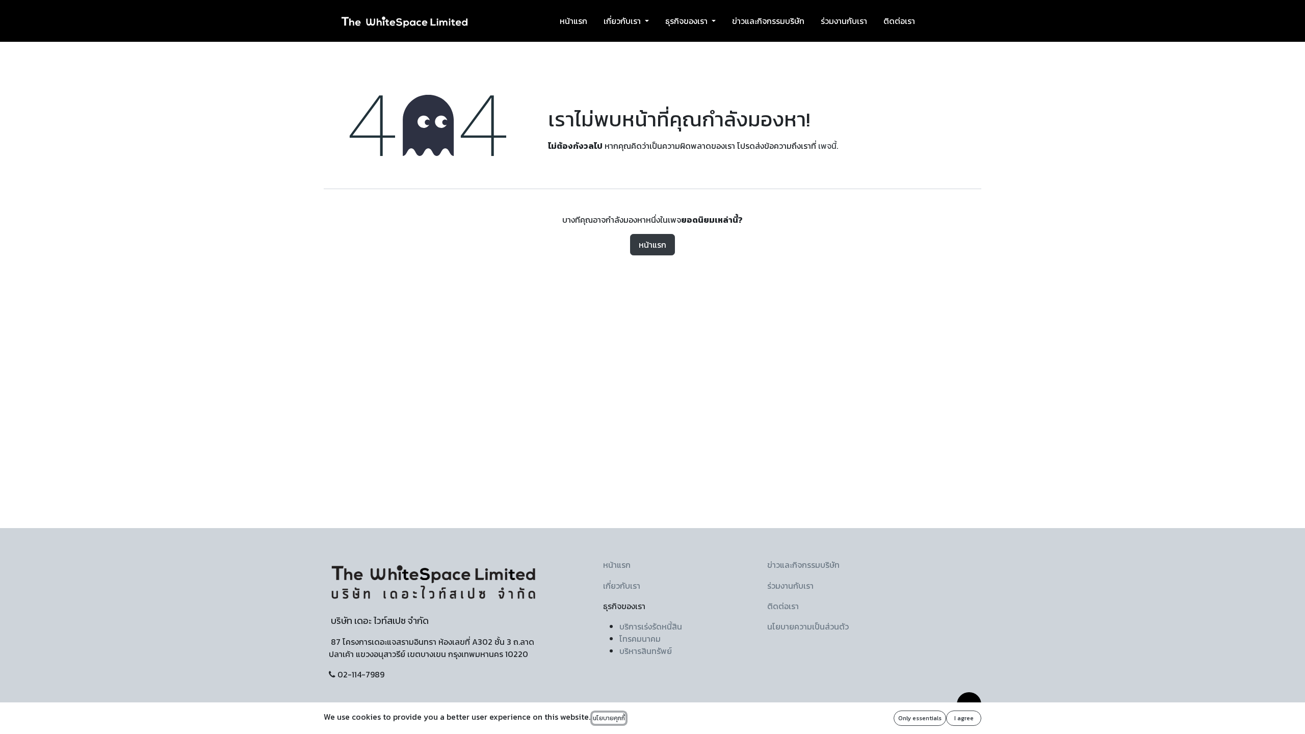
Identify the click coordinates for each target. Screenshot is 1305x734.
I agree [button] (964, 718)
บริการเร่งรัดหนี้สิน (650, 626)
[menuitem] (573, 21)
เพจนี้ (827, 146)
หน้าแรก (652, 245)
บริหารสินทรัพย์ (645, 651)
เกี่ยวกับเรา (621, 586)
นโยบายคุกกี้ (609, 718)
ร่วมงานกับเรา (790, 586)
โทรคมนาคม (640, 639)
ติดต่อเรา (783, 606)
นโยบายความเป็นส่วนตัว (808, 626)
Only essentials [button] (920, 718)
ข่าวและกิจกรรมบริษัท (803, 565)
